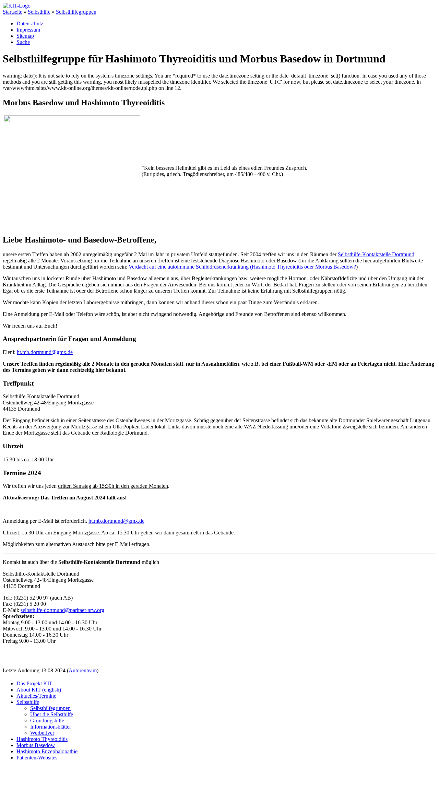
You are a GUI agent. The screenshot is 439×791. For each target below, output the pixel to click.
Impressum (28, 30)
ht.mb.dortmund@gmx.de (45, 352)
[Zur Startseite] (17, 6)
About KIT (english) (38, 690)
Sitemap (25, 36)
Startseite (12, 12)
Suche (23, 42)
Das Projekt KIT (34, 683)
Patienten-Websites (36, 757)
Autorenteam (83, 670)
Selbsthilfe (39, 12)
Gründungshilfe (47, 720)
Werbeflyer (42, 733)
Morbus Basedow (35, 745)
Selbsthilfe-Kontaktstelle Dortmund (376, 254)
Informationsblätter (50, 727)
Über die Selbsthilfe (51, 714)
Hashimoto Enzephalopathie (47, 751)
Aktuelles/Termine (36, 696)
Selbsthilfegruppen (76, 12)
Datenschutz (29, 23)
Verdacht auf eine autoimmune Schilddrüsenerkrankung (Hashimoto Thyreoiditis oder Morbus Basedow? (242, 267)
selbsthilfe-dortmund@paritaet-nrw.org (62, 610)
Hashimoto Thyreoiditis (42, 739)
